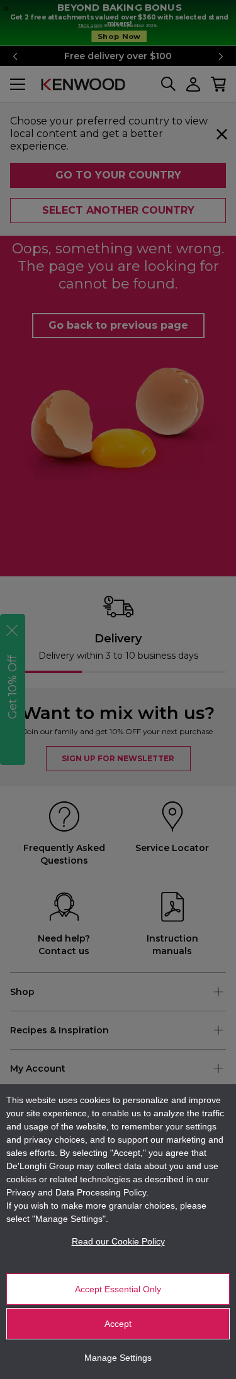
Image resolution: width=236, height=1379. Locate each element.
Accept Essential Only (118, 1289)
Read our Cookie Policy (118, 1241)
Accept (118, 1324)
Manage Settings (118, 1358)
